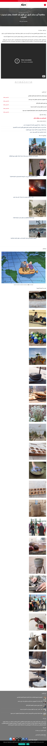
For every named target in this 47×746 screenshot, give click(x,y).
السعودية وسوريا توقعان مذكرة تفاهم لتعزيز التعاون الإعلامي (29, 697)
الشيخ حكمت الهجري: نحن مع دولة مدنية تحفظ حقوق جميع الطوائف (23, 156)
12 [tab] (17, 284)
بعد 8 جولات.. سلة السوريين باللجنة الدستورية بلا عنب (34, 125)
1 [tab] (32, 284)
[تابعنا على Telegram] (10, 739)
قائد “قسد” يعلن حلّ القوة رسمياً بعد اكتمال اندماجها (31, 709)
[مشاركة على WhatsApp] (31, 83)
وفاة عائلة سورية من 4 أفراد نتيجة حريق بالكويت (36, 130)
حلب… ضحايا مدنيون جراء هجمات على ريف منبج (23, 197)
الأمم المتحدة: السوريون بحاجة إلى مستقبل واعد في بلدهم (30, 701)
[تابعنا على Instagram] (23, 739)
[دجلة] (23, 5)
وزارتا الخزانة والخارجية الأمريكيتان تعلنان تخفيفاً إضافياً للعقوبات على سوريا (26, 713)
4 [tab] (28, 284)
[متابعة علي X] (20, 739)
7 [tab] (24, 284)
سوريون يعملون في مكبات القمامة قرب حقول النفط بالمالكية (23, 238)
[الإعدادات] (45, 744)
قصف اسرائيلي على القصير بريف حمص (38, 132)
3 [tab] (29, 284)
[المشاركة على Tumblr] (18, 83)
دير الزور (24, 12)
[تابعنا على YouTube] (13, 739)
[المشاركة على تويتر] (27, 83)
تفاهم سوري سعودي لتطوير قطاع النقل (34, 705)
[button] (45, 5)
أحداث (27, 12)
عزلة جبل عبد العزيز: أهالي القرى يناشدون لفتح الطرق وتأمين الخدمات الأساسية (29, 127)
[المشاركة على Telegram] (16, 83)
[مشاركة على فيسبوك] (29, 83)
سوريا (22, 12)
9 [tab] (21, 284)
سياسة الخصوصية (22, 744)
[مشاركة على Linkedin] (20, 83)
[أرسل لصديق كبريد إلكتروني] (25, 83)
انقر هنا (44, 728)
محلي (20, 12)
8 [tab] (22, 284)
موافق (28, 744)
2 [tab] (31, 284)
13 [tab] (15, 284)
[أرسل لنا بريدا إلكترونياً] (16, 739)
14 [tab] (14, 284)
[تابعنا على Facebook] (26, 739)
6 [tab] (25, 284)
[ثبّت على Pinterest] (22, 83)
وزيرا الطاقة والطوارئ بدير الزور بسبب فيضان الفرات (23, 218)
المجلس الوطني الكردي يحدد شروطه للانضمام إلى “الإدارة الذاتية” (23, 176)
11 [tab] (18, 284)
